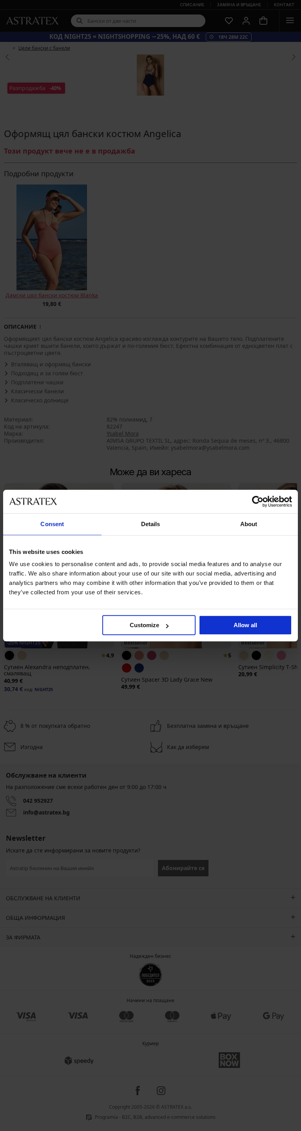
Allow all (245, 625)
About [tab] (248, 524)
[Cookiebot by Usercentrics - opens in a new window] (257, 501)
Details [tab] (150, 524)
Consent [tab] (52, 524)
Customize (144, 625)
